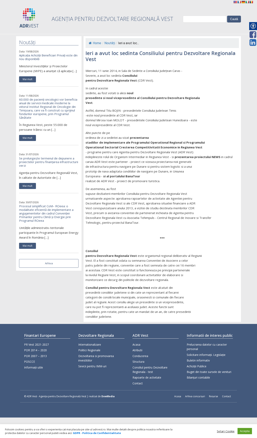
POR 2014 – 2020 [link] (35, 350)
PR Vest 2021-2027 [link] (36, 344)
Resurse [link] (213, 396)
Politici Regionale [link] (89, 350)
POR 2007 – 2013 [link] (35, 356)
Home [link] (97, 43)
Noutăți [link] (109, 43)
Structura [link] (138, 361)
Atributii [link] (137, 350)
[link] (235, 2)
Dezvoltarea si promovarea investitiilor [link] (96, 358)
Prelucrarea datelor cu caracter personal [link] (207, 347)
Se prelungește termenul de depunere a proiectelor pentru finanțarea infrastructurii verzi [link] (48, 161)
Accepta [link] (245, 431)
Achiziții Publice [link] (196, 366)
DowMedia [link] (108, 396)
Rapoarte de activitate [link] (147, 377)
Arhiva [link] (49, 263)
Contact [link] (138, 383)
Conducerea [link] (140, 356)
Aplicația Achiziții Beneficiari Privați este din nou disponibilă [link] (48, 57)
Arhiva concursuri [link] (195, 396)
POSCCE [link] (29, 361)
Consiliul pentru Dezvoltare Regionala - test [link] (150, 370)
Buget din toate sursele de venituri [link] (209, 372)
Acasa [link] (136, 344)
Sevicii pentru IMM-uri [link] (92, 366)
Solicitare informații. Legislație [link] (206, 355)
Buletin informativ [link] (198, 360)
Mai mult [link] (27, 79)
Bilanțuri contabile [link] (198, 377)
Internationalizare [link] (89, 344)
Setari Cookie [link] (226, 431)
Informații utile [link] (33, 367)
